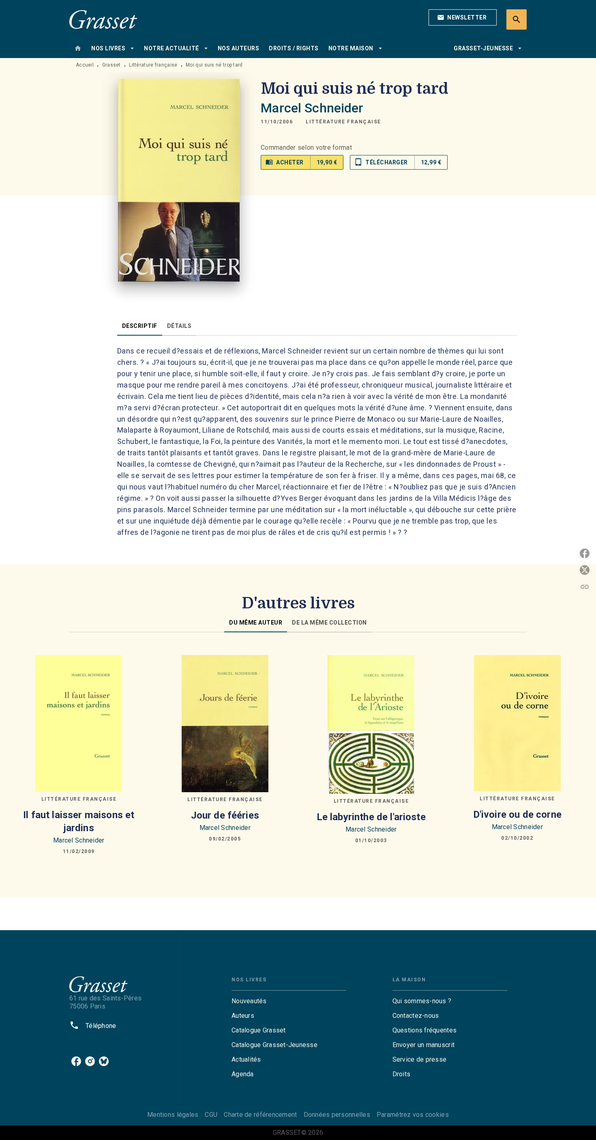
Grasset (111, 65)
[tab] (77, 48)
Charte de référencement (260, 1114)
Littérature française (153, 65)
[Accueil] (103, 19)
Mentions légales (172, 1114)
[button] (463, 17)
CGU (211, 1114)
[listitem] (76, 1061)
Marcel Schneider (312, 108)
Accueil (85, 65)
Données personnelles (337, 1114)
